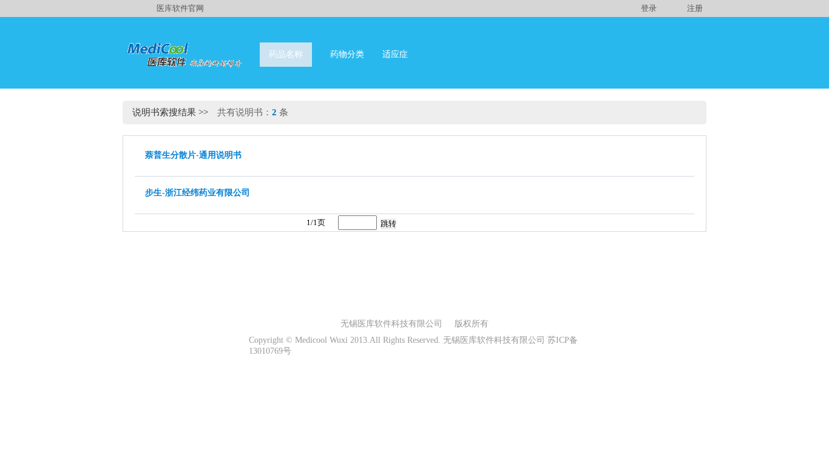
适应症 (395, 54)
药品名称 (286, 54)
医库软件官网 (180, 8)
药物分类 (347, 54)
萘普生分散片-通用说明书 (193, 155)
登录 (649, 8)
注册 (695, 8)
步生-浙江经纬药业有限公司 (197, 192)
